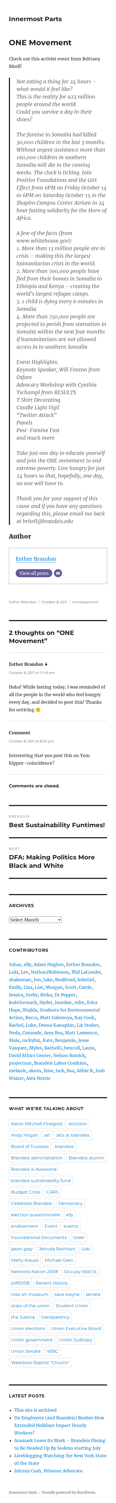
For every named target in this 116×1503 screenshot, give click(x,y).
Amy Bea (53, 1032)
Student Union (72, 1305)
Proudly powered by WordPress (68, 1492)
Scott (70, 987)
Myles (35, 1048)
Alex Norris (38, 1078)
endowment (24, 1226)
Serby (32, 994)
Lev (24, 972)
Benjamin (65, 1040)
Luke (31, 1025)
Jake (48, 979)
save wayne (67, 1294)
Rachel (16, 1025)
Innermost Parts (35, 19)
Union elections (28, 1328)
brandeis (64, 1146)
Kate (48, 1040)
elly (27, 964)
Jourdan (63, 1002)
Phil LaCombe (86, 972)
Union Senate (26, 1351)
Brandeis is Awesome (34, 1169)
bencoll (72, 1048)
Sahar (15, 964)
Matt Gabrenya (56, 1017)
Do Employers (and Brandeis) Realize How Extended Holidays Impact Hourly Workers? (59, 1425)
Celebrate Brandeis (31, 1203)
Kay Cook (84, 1017)
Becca (31, 1017)
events (71, 1226)
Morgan (54, 987)
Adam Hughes (49, 964)
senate (93, 1294)
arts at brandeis (73, 1135)
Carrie (85, 987)
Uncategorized (85, 602)
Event (51, 1226)
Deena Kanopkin (56, 1025)
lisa (70, 1070)
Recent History (52, 1283)
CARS (52, 1192)
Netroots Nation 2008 (34, 1271)
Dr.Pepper (65, 994)
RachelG (53, 1048)
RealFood (65, 979)
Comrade (32, 1032)
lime (48, 1070)
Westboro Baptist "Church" (40, 1362)
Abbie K (85, 1070)
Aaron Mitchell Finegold (36, 1123)
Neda (14, 1032)
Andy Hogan (24, 1135)
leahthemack (23, 1002)
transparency (55, 1317)
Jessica (16, 994)
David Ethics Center (30, 1055)
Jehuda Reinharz (57, 1248)
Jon (37, 979)
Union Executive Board (76, 1328)
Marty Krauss (25, 1260)
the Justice (23, 1317)
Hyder (45, 1002)
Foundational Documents (39, 1237)
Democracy (70, 1203)
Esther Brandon (36, 559)
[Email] (58, 573)
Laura (88, 1048)
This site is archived (35, 1410)
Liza (27, 987)
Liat (39, 987)
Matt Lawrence (81, 1032)
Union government (32, 1339)
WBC (52, 1351)
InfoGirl (85, 979)
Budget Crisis (25, 1192)
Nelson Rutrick (69, 1055)
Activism (78, 1123)
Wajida (30, 1010)
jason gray (22, 1248)
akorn (35, 1070)
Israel (78, 1237)
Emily (15, 987)
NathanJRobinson (50, 972)
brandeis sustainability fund (41, 1180)
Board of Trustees (30, 1146)
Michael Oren (59, 1260)
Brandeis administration (37, 1157)
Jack (60, 1070)
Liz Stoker (87, 1025)
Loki (13, 972)
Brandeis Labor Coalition (60, 1063)
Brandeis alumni (86, 1157)
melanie (17, 1070)
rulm (79, 1002)
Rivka (46, 994)
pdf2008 (20, 1283)
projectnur (20, 1063)
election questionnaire (35, 1214)
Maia (14, 1040)
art (47, 1135)
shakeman (20, 979)
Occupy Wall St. (81, 1271)
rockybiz (31, 1040)
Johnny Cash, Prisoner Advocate (48, 1470)
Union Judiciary (76, 1339)
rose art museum (29, 1294)
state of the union (30, 1305)
